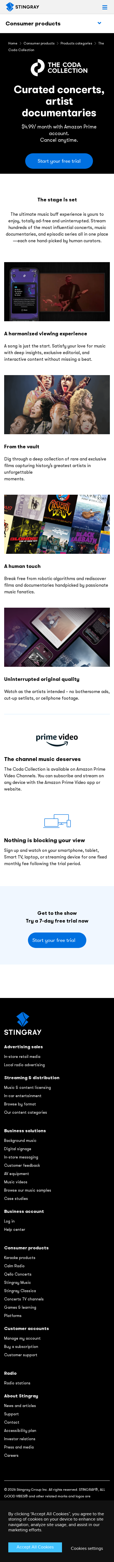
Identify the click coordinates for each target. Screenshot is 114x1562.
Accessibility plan (20, 1430)
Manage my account (22, 1338)
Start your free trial (59, 161)
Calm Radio (14, 1265)
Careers (11, 1455)
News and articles (20, 1405)
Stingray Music (17, 1282)
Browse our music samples (27, 1190)
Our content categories (25, 1112)
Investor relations (19, 1438)
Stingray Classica (20, 1290)
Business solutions (25, 1131)
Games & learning (20, 1307)
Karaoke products (19, 1257)
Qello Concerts (18, 1274)
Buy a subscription (21, 1346)
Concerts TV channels (24, 1299)
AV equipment (16, 1173)
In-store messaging (21, 1157)
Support (11, 1413)
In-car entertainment (23, 1095)
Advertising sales (23, 1047)
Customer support (20, 1354)
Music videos (15, 1181)
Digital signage (17, 1148)
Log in (9, 1221)
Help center (14, 1229)
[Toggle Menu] (99, 23)
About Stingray (21, 1396)
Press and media (19, 1447)
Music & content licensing (27, 1087)
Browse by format (20, 1104)
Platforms (13, 1315)
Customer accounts (26, 1328)
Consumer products (33, 23)
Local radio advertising (24, 1064)
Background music (20, 1140)
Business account (24, 1211)
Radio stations (17, 1383)
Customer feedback (22, 1165)
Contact (11, 1422)
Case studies (16, 1198)
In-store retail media (22, 1056)
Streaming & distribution (31, 1078)
